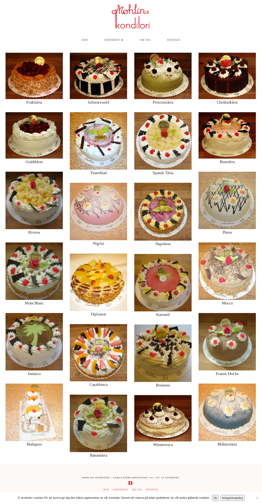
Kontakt (152, 489)
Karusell (163, 314)
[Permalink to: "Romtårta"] (227, 135)
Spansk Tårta (162, 172)
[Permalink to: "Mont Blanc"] (34, 271)
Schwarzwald (98, 102)
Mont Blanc (34, 303)
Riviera (34, 232)
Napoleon (163, 243)
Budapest (34, 444)
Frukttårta (34, 102)
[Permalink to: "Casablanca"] (98, 353)
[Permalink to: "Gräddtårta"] (34, 135)
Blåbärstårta (227, 444)
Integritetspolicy (232, 497)
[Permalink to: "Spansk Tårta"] (163, 141)
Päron (227, 232)
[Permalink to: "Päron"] (227, 200)
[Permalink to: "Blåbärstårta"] (227, 412)
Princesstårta (163, 102)
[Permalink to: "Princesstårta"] (163, 76)
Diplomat (98, 314)
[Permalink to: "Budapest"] (34, 412)
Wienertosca (163, 444)
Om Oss (137, 489)
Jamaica (34, 373)
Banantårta (98, 455)
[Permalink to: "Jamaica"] (34, 341)
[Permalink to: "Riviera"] (34, 200)
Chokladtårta (227, 102)
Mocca (227, 303)
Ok (215, 497)
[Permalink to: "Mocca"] (227, 271)
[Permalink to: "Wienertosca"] (163, 418)
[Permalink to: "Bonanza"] (163, 353)
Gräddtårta (34, 161)
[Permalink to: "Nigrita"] (98, 211)
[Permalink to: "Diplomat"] (98, 282)
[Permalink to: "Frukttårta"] (34, 76)
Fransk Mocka (227, 373)
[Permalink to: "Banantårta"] (98, 423)
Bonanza (163, 385)
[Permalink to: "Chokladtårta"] (227, 76)
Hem (106, 489)
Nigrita (98, 243)
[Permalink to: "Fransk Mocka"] (227, 341)
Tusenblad (98, 172)
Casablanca (98, 384)
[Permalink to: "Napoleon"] (163, 212)
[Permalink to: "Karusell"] (163, 282)
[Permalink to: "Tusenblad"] (98, 141)
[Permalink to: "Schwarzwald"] (98, 76)
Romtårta (227, 161)
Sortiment (120, 489)
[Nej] (257, 498)
